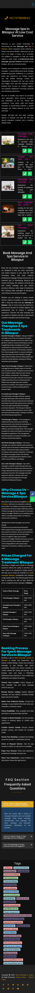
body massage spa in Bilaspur (12, 946)
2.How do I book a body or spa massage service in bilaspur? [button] (15, 837)
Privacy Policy (21, 977)
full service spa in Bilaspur (11, 874)
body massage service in (24, 658)
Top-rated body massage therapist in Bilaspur (25, 137)
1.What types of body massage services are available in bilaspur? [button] (16, 804)
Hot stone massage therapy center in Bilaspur (25, 228)
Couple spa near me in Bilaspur (25, 159)
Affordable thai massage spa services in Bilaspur (25, 183)
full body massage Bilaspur (12, 905)
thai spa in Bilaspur (9, 902)
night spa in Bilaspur (10, 885)
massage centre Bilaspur (21, 868)
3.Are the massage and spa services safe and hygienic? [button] (14, 845)
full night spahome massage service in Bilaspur (17, 915)
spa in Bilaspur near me (11, 908)
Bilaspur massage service (11, 912)
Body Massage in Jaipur (24, 975)
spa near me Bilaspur (10, 888)
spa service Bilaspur (10, 932)
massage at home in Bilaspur (12, 936)
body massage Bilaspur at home (13, 960)
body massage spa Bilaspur (12, 949)
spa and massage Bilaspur (11, 895)
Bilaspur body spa (9, 926)
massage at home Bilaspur (11, 939)
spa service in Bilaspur (10, 929)
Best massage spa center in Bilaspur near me (25, 206)
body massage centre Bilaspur (12, 943)
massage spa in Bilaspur (11, 891)
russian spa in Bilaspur (10, 881)
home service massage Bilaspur (13, 922)
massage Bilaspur (23, 871)
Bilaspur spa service (10, 956)
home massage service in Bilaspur (13, 919)
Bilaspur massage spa (10, 953)
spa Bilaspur (7, 868)
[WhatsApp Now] (30, 151)
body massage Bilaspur (10, 878)
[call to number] (24, 151)
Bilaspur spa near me (23, 926)
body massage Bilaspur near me (13, 963)
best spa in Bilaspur (9, 871)
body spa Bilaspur (9, 898)
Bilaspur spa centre (22, 898)
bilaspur (6, 504)
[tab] (17, 804)
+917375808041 (19, 18)
